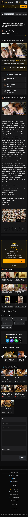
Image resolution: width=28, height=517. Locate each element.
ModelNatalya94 (19, 319)
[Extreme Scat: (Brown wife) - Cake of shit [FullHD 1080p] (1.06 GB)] (10, 354)
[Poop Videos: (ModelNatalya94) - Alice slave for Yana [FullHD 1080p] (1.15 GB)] (7, 372)
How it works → (14, 265)
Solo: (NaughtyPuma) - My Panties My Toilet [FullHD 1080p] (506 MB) (7, 280)
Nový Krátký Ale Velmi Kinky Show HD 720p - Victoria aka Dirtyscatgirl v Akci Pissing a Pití (20, 292)
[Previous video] (2, 356)
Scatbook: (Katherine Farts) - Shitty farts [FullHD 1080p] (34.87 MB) (7, 304)
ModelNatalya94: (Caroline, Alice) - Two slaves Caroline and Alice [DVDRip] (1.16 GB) (7, 394)
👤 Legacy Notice (14, 481)
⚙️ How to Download (14, 475)
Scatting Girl (6, 323)
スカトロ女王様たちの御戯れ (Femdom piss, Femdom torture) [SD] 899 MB (7, 292)
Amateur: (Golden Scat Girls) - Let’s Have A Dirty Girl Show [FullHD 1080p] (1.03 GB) (7, 409)
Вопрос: (4, 448)
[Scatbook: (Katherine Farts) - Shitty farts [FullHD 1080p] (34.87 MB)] (7, 299)
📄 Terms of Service (14, 491)
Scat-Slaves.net (9, 14)
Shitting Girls (6, 327)
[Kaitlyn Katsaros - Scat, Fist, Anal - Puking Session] (20, 299)
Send (22, 457)
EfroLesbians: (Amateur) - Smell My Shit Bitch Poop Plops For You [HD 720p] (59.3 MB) (20, 280)
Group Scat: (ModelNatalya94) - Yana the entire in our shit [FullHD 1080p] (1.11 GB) (20, 378)
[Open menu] (25, 2)
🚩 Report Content (14, 500)
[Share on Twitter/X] (20, 341)
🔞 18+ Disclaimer (14, 494)
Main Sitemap (14, 508)
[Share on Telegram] (7, 341)
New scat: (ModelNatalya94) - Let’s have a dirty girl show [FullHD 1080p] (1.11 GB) (20, 394)
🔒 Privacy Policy (14, 489)
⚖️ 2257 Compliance (14, 497)
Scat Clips (18, 14)
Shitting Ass (5, 319)
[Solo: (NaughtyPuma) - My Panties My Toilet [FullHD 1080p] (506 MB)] (7, 275)
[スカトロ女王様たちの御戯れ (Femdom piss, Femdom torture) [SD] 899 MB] (7, 287)
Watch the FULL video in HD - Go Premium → (14, 63)
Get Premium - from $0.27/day (14, 261)
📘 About (14, 478)
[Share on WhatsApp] (16, 341)
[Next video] (25, 356)
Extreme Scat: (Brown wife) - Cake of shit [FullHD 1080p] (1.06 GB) (10, 360)
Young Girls (19, 323)
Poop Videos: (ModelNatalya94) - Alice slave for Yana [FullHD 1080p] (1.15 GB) (6, 378)
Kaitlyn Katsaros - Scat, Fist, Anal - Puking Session (20, 304)
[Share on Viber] (12, 341)
